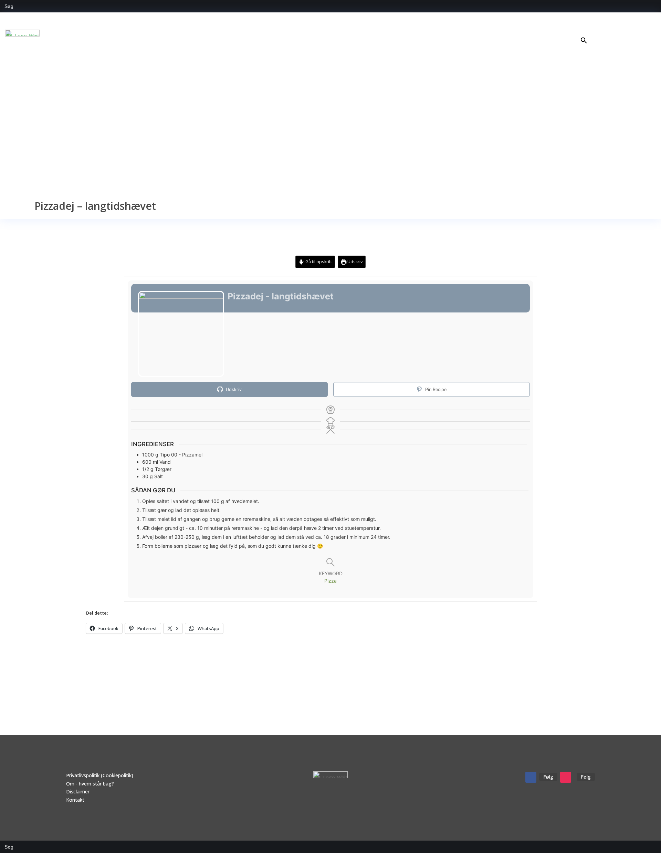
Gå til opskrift (318, 262)
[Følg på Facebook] (530, 777)
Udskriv (354, 262)
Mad (589, 30)
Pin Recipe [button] (435, 389)
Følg (548, 776)
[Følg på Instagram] (565, 777)
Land (640, 30)
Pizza (330, 581)
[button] (583, 42)
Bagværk (618, 30)
